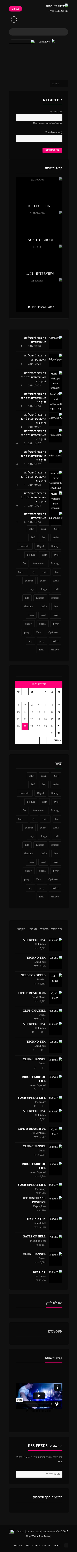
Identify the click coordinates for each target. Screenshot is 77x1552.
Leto (43, 1206)
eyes (56, 554)
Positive (55, 649)
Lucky (44, 606)
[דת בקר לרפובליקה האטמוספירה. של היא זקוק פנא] (55, 383)
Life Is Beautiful (32, 993)
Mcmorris (28, 606)
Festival (31, 554)
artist (31, 528)
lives (56, 606)
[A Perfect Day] (55, 944)
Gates (45, 572)
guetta (56, 580)
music (56, 615)
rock (41, 649)
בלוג (28, 1545)
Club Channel (34, 1010)
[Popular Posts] (46, 325)
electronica (25, 546)
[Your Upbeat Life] (55, 1102)
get (33, 572)
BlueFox (41, 979)
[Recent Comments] (31, 325)
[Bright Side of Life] (55, 1081)
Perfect (55, 641)
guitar (43, 580)
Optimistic (53, 632)
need (43, 615)
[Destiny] (55, 1276)
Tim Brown (40, 1276)
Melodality (40, 1102)
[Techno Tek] (55, 962)
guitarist (29, 580)
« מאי (57, 740)
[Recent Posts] (61, 325)
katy (32, 589)
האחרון (33, 929)
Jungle (44, 589)
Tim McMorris (38, 997)
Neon (31, 615)
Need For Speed (33, 975)
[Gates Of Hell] (55, 1241)
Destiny (55, 546)
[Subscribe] (19, 1474)
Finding (55, 563)
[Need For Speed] (55, 980)
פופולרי (44, 929)
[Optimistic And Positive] (55, 1203)
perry (42, 641)
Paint (38, 632)
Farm (44, 554)
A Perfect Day (34, 940)
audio (56, 537)
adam (43, 528)
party (26, 632)
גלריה (37, 1545)
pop (30, 641)
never (56, 623)
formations (38, 563)
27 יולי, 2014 (34, 427)
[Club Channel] (55, 1015)
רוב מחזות (56, 929)
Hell (56, 589)
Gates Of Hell (34, 1236)
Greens (21, 572)
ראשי (56, 1545)
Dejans (42, 1014)
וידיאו (47, 1545)
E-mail (53, 132)
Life (27, 597)
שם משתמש (56, 111)
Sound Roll (40, 961)
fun (57, 572)
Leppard (40, 597)
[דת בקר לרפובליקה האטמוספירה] (55, 342)
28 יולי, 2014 (34, 346)
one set (28, 623)
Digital (40, 546)
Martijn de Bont (38, 1240)
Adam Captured (38, 1085)
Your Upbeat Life (32, 1097)
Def (33, 537)
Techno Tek (36, 957)
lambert (55, 597)
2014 (56, 528)
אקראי (21, 929)
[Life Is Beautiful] (55, 997)
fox (24, 563)
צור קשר (18, 1545)
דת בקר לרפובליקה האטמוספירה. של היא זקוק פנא (33, 377)
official (42, 623)
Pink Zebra (40, 944)
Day (44, 537)
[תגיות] (16, 325)
